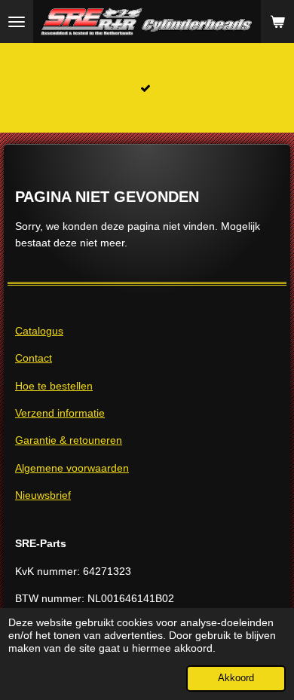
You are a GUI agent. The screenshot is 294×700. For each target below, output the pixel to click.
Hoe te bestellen (54, 386)
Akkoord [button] (236, 678)
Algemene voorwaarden (72, 468)
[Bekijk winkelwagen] (277, 21)
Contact (33, 358)
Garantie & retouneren (68, 440)
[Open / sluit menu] (16, 21)
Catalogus (39, 331)
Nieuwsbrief (43, 495)
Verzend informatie (60, 413)
